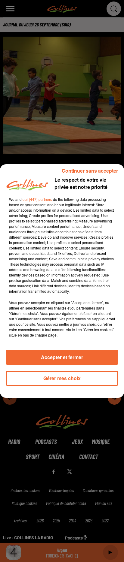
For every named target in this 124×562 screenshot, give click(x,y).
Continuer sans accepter (90, 170)
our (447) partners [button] (37, 199)
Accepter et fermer (62, 357)
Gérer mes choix (62, 378)
